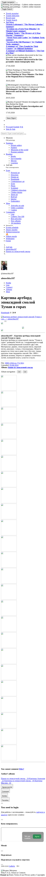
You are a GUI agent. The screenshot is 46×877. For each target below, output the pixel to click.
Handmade (5, 313)
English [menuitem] (16, 127)
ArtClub (12, 166)
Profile (8, 283)
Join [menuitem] (13, 129)
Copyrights (40, 875)
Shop (8, 292)
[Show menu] (17, 2)
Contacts (22, 873)
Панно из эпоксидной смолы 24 (15, 778)
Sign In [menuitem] (9, 129)
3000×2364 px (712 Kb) (14, 363)
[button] (12, 13)
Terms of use (19, 875)
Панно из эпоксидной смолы (20, 367)
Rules (11, 875)
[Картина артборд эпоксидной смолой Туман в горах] (23, 319)
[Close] (2, 803)
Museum (10, 139)
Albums (9, 289)
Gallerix (12, 866)
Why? (21, 769)
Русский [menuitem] (9, 127)
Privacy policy (30, 875)
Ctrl (19, 372)
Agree (37, 836)
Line (7, 285)
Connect (9, 287)
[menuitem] (21, 127)
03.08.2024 (14, 365)
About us (15, 873)
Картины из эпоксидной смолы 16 (19, 781)
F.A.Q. (8, 873)
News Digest (11, 118)
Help (3, 873)
